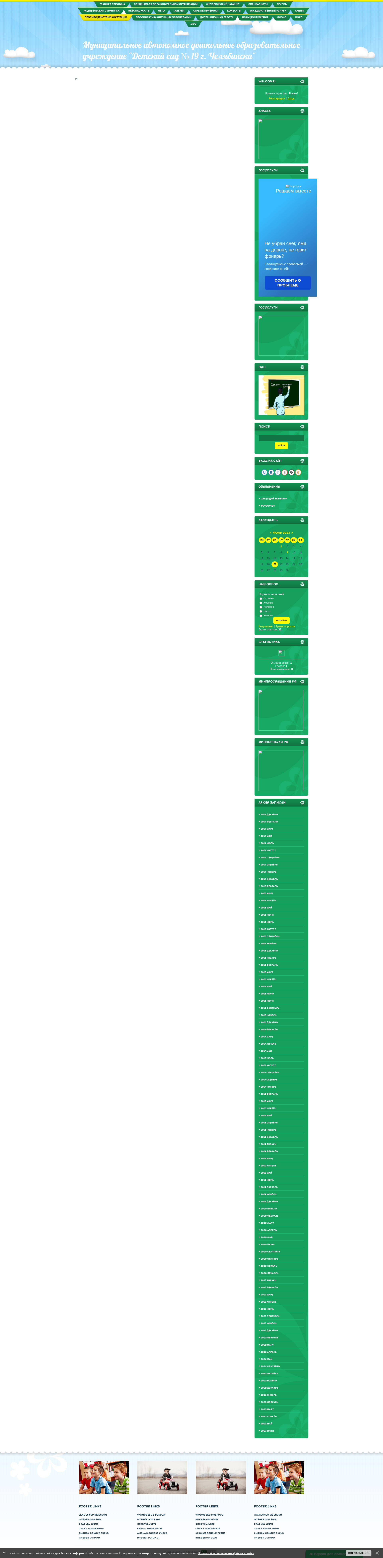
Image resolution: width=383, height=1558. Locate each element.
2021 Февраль (269, 1287)
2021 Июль (267, 1309)
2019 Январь (268, 1144)
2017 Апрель (268, 1043)
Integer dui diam (89, 1537)
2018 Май (266, 1115)
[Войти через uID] (264, 472)
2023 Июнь (267, 1430)
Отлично (269, 598)
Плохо (267, 611)
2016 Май (266, 986)
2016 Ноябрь (268, 1015)
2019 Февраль (269, 1151)
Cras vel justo (88, 1524)
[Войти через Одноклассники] (298, 472)
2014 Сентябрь (270, 857)
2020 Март (267, 1223)
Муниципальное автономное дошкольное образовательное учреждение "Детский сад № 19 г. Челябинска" (191, 50)
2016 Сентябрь (270, 1008)
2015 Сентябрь (270, 936)
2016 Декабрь (269, 1022)
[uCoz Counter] (281, 655)
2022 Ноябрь (269, 1380)
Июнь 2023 (281, 533)
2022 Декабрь (269, 1387)
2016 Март (267, 972)
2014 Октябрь (269, 864)
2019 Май (266, 1172)
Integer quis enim (90, 1519)
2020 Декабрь (269, 1273)
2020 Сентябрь (270, 1251)
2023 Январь (269, 1395)
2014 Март (267, 828)
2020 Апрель (269, 1230)
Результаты (266, 626)
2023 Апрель (269, 1416)
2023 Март (267, 1409)
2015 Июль (267, 922)
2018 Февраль (269, 1094)
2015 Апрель (268, 900)
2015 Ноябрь (268, 943)
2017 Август (268, 1065)
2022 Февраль (269, 1337)
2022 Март (267, 1344)
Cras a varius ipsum (91, 1528)
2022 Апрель (269, 1352)
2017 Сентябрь (270, 1072)
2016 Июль (267, 1000)
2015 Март (267, 893)
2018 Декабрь (269, 1137)
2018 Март (267, 1101)
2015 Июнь (267, 914)
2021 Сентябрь (270, 1316)
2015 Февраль (269, 886)
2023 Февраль (269, 1402)
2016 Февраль (269, 965)
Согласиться (358, 1553)
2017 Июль (267, 1058)
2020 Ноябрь (269, 1266)
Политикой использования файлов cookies (226, 1553)
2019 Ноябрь (268, 1194)
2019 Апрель (268, 1165)
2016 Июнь (267, 993)
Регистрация (277, 98)
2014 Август (268, 850)
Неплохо (269, 606)
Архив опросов (285, 626)
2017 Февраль (269, 1029)
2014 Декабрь (269, 879)
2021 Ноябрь (268, 1323)
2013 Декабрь (269, 814)
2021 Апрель (268, 1301)
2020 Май (266, 1237)
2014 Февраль (269, 821)
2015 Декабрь (269, 950)
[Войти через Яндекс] (285, 472)
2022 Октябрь (269, 1373)
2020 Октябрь (269, 1258)
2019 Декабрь (269, 1201)
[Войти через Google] (291, 472)
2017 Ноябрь (268, 1086)
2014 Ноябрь (268, 871)
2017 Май (266, 1051)
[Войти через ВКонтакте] (271, 472)
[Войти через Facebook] (278, 472)
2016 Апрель (268, 979)
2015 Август (268, 929)
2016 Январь (268, 957)
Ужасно (268, 615)
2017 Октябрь (269, 1079)
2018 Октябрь (269, 1122)
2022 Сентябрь (270, 1366)
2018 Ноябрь (268, 1129)
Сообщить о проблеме (288, 283)
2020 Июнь (267, 1244)
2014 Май (266, 836)
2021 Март (267, 1294)
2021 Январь (268, 1280)
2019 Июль (267, 1180)
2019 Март (267, 1158)
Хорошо (268, 602)
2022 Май (266, 1359)
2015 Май (266, 907)
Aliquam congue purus (94, 1533)
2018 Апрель (268, 1108)
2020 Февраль (269, 1215)
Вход (290, 98)
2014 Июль (267, 843)
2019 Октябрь (269, 1187)
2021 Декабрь (269, 1330)
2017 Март (267, 1036)
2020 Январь (269, 1208)
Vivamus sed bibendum (93, 1514)
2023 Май (266, 1423)
